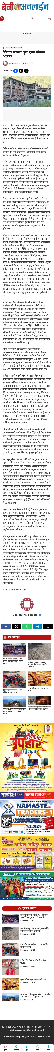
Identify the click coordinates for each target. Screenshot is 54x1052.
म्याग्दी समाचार (10, 48)
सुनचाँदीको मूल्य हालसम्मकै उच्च (38, 689)
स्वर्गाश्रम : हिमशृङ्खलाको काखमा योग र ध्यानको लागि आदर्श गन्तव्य (14, 711)
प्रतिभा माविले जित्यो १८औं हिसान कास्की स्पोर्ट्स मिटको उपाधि (13, 661)
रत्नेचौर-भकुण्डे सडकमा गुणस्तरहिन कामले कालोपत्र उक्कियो (38, 664)
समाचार (19, 48)
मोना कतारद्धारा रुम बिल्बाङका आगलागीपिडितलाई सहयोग (39, 708)
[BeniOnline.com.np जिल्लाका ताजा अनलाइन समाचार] (25, 6)
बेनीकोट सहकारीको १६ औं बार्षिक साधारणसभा (12, 691)
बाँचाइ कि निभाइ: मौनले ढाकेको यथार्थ (33, 962)
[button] (32, 18)
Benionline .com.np (25, 615)
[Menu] (50, 18)
